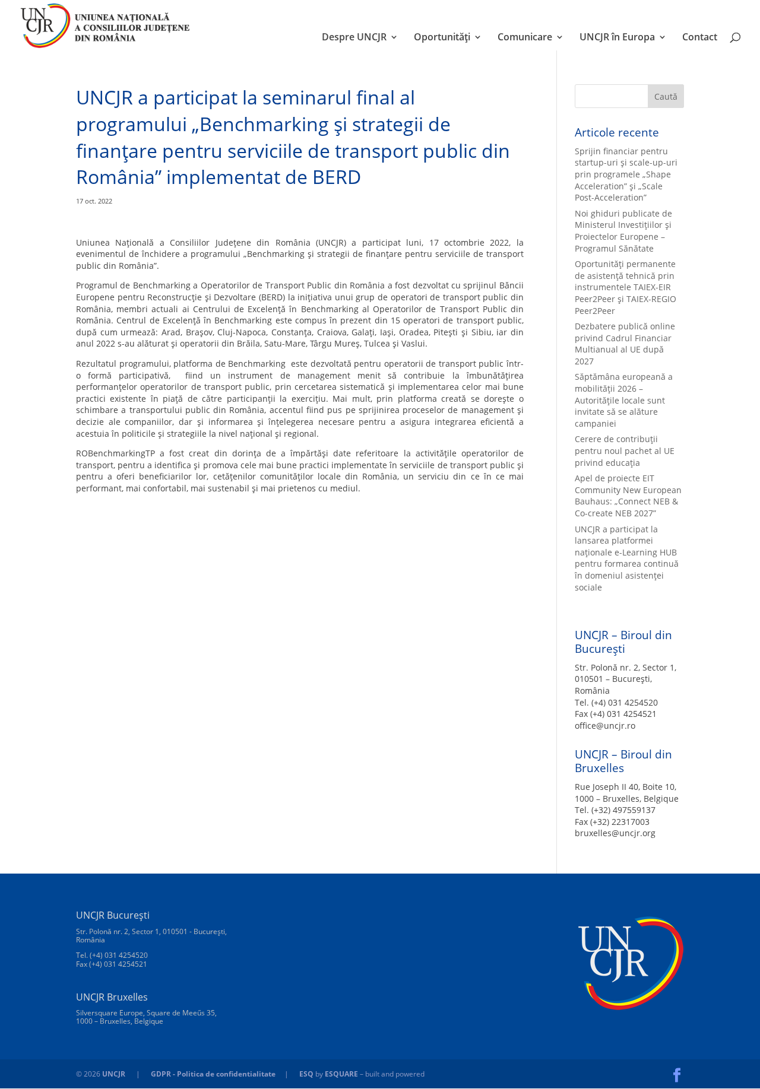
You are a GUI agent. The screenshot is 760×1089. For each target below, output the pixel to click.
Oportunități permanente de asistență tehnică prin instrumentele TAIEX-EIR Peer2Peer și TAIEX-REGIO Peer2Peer (625, 287)
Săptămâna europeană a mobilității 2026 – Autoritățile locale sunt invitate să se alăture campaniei (624, 399)
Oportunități (442, 38)
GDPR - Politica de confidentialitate (213, 1074)
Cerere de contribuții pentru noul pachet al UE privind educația (624, 450)
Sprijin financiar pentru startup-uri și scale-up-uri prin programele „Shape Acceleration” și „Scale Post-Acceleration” (626, 174)
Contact (699, 38)
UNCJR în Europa (617, 38)
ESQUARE (341, 1074)
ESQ (306, 1074)
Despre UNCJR (354, 38)
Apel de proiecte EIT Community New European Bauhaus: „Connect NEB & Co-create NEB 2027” (628, 495)
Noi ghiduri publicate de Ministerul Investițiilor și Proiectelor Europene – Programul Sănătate (623, 231)
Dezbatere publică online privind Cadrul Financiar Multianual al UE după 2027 (625, 343)
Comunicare (525, 38)
